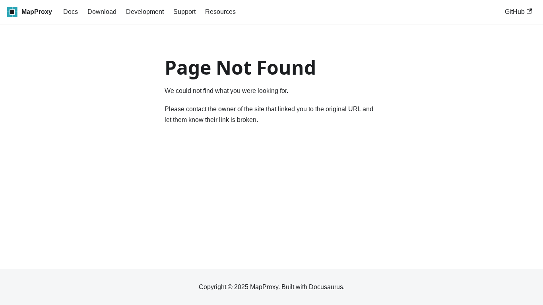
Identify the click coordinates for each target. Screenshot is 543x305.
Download (101, 11)
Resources (220, 11)
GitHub (515, 11)
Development (145, 11)
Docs (70, 11)
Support (184, 11)
